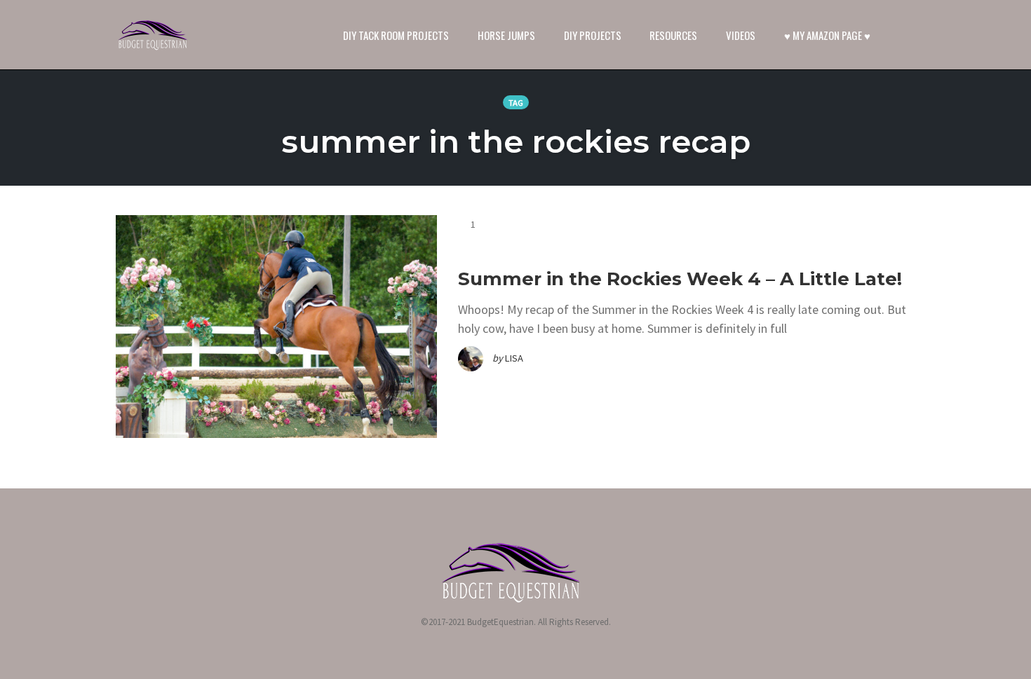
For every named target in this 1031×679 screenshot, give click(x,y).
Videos (740, 35)
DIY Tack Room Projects (396, 35)
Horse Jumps (506, 35)
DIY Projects (592, 35)
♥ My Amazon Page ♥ (827, 35)
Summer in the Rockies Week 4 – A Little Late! (680, 279)
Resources (673, 35)
